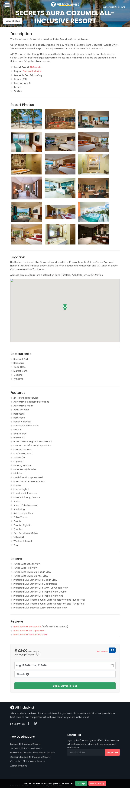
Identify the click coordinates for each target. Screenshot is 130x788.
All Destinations (18, 765)
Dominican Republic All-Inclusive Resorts (32, 752)
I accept (81, 783)
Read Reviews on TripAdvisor (29, 630)
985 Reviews (102, 651)
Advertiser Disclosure (114, 6)
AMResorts (35, 67)
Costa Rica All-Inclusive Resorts (27, 761)
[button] (65, 307)
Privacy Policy (97, 783)
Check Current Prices (65, 685)
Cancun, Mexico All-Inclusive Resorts (30, 757)
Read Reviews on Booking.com (30, 634)
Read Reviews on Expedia (27, 626)
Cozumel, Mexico (32, 71)
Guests (22, 674)
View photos (13, 21)
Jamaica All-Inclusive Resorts (26, 748)
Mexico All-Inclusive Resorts (25, 744)
